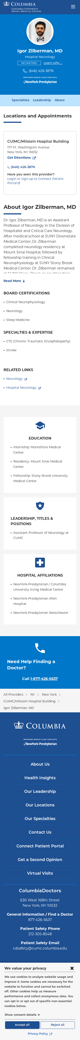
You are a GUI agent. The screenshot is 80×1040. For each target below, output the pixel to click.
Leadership (42, 100)
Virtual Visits (40, 874)
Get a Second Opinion (40, 860)
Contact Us (40, 833)
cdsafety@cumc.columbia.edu (40, 948)
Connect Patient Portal (40, 847)
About (60, 100)
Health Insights (40, 778)
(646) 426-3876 (41, 71)
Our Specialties (40, 819)
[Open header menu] (73, 6)
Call (40, 679)
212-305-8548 (40, 934)
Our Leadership (40, 792)
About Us (40, 765)
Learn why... (53, 63)
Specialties (20, 100)
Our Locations (40, 806)
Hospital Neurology (21, 388)
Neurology (14, 379)
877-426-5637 (40, 920)
